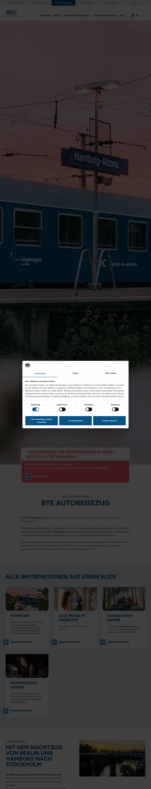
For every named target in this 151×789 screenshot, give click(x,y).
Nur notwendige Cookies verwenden (41, 420)
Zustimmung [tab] (40, 373)
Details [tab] (75, 373)
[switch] (62, 409)
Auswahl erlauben (75, 421)
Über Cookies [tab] (111, 373)
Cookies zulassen (109, 421)
